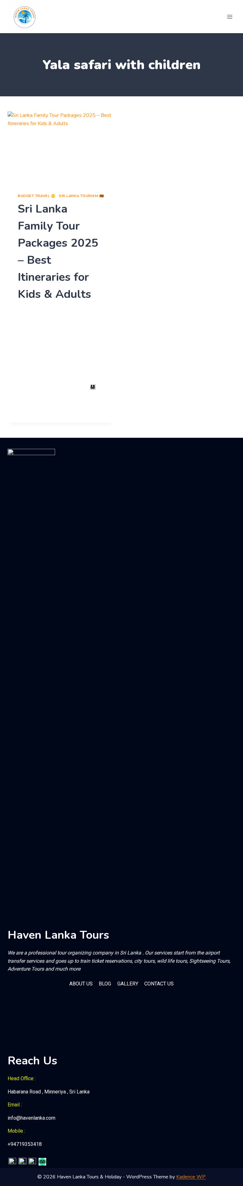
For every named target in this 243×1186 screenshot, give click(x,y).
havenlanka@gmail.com (46, 310)
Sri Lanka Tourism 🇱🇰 (81, 196)
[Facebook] (12, 1161)
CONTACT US (159, 984)
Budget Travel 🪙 (36, 196)
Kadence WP (191, 1176)
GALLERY (127, 984)
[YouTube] (32, 1161)
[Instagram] (22, 1161)
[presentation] (61, 147)
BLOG (105, 984)
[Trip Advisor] (42, 1161)
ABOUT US (81, 984)
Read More (34, 408)
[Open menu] (229, 16)
